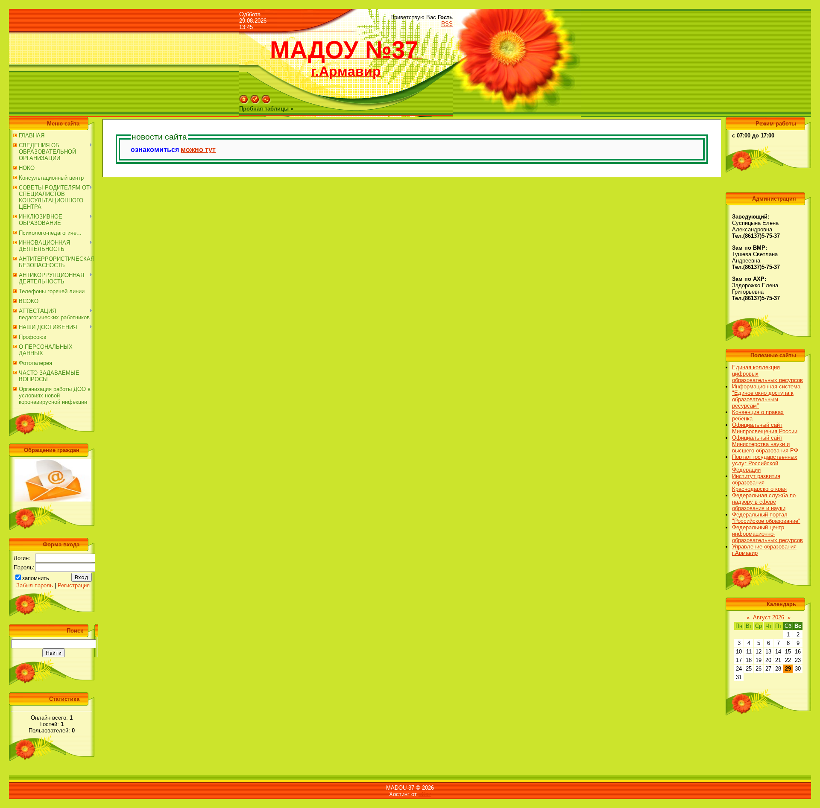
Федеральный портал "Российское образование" (766, 517)
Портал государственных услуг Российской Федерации (764, 463)
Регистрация (74, 585)
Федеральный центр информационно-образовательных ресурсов (767, 533)
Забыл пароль (34, 585)
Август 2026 (768, 617)
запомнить (35, 578)
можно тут (198, 149)
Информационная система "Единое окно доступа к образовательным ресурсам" (766, 396)
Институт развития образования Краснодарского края (759, 482)
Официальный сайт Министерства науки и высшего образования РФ (765, 444)
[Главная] (244, 102)
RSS (447, 23)
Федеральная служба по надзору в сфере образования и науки (764, 501)
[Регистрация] (255, 102)
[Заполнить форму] (53, 499)
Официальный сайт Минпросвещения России (764, 428)
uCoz (425, 794)
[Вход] (266, 102)
